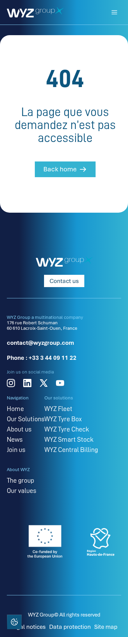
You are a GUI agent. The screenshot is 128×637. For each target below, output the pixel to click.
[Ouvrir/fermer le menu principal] (114, 12)
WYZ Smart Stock (69, 439)
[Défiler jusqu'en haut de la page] (113, 621)
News (15, 439)
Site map (105, 627)
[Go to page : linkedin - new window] (27, 383)
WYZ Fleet (58, 408)
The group (20, 480)
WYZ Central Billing (71, 449)
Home (15, 408)
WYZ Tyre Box (63, 418)
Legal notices (28, 627)
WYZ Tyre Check (66, 429)
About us (19, 429)
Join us (16, 449)
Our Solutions (25, 418)
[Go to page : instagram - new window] (11, 383)
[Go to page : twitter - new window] (44, 383)
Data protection (70, 627)
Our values (21, 490)
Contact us (64, 281)
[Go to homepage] (35, 12)
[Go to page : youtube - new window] (60, 383)
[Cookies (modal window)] (14, 622)
